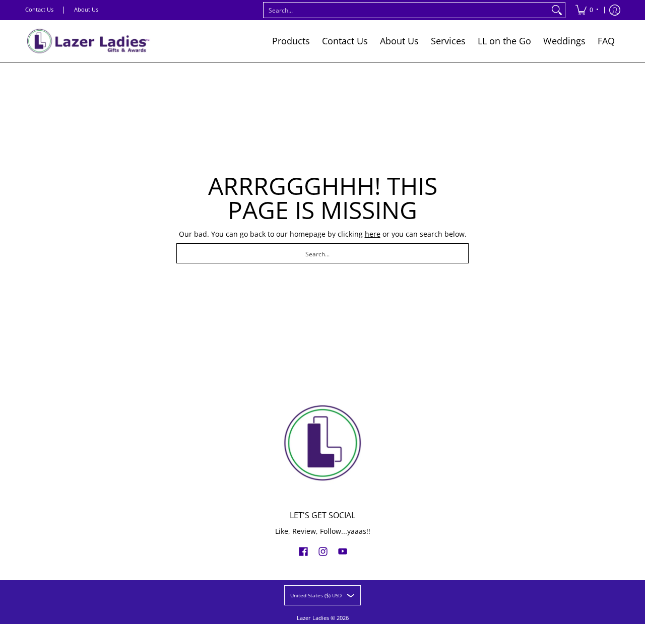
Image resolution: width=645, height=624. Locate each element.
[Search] (557, 10)
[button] (303, 551)
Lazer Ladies (313, 617)
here (372, 234)
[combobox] (406, 10)
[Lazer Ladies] (88, 41)
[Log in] (615, 10)
